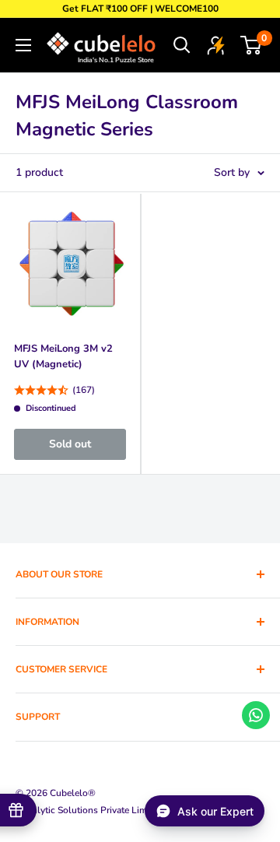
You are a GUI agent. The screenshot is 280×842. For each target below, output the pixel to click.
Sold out (70, 444)
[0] (251, 45)
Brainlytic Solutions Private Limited (89, 810)
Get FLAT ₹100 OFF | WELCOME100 (140, 8)
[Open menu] (23, 45)
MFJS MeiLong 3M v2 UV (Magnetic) (63, 356)
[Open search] (182, 45)
